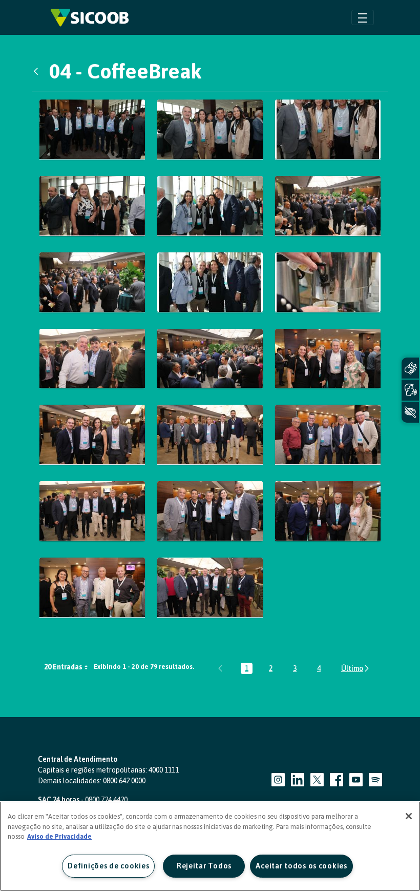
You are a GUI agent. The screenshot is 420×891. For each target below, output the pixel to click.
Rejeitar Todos (204, 866)
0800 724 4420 (106, 800)
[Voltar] (38, 71)
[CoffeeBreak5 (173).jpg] (210, 588)
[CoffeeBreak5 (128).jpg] (92, 282)
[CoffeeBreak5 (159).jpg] (210, 511)
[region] (210, 846)
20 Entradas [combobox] (63, 667)
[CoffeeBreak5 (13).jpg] (210, 282)
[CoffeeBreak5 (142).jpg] (328, 359)
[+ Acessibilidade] (410, 412)
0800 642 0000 (124, 781)
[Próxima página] (355, 668)
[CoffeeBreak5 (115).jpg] (92, 206)
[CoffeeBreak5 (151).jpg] (210, 435)
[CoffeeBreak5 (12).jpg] (210, 206)
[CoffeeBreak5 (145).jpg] (92, 435)
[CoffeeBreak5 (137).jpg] (210, 359)
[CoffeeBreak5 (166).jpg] (92, 588)
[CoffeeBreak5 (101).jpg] (92, 130)
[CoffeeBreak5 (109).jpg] (328, 130)
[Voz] (410, 390)
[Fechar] (408, 816)
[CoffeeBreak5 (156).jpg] (92, 511)
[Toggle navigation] (362, 17)
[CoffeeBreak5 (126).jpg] (328, 206)
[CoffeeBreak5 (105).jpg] (210, 130)
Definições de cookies (108, 866)
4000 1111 (164, 770)
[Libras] (410, 368)
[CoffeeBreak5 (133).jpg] (92, 359)
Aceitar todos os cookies (301, 866)
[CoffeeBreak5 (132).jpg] (328, 282)
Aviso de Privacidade (59, 836)
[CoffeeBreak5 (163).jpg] (328, 511)
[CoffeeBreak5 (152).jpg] (328, 435)
